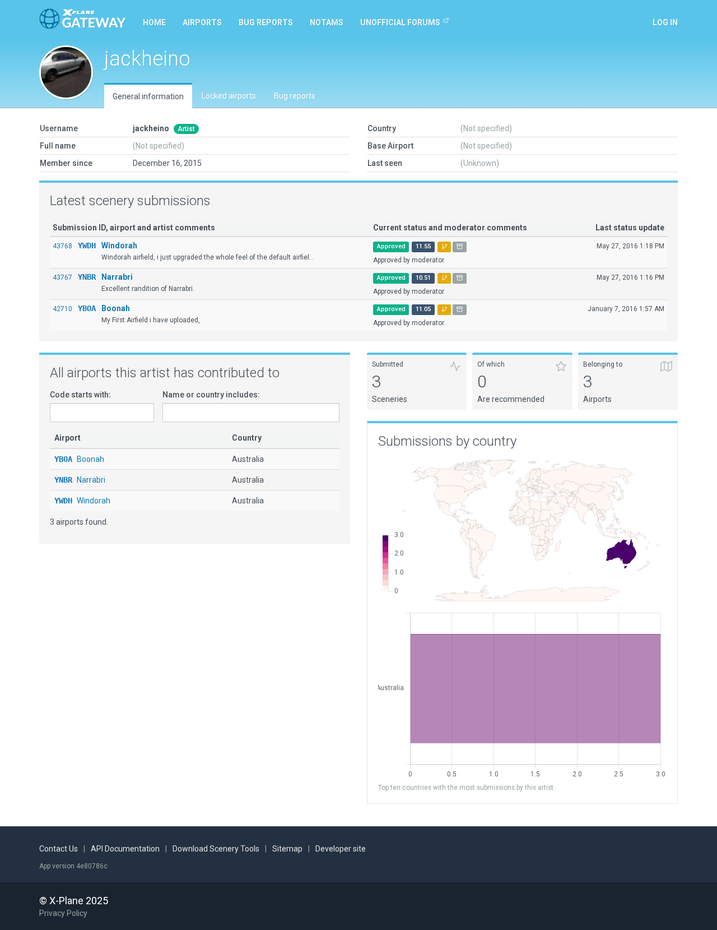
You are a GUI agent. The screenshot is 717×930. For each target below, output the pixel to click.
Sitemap (287, 848)
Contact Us (58, 848)
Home (154, 22)
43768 (62, 246)
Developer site (340, 848)
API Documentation (125, 848)
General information (148, 96)
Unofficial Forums (400, 22)
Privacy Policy (63, 913)
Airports (202, 22)
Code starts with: (80, 394)
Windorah (119, 245)
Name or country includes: (211, 394)
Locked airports (229, 95)
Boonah (115, 308)
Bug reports (266, 22)
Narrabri (117, 276)
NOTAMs (326, 22)
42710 (62, 309)
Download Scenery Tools (216, 848)
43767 (62, 277)
